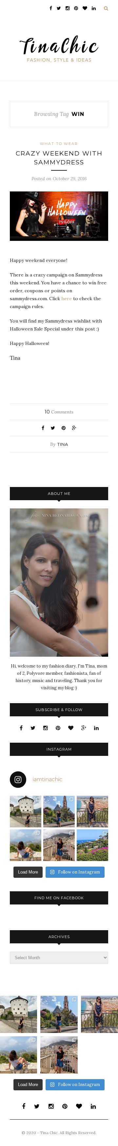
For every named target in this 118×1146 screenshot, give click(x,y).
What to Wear (59, 143)
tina (62, 444)
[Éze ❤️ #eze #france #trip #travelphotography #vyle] (25, 845)
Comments (59, 412)
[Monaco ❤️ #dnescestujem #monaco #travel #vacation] (59, 845)
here (66, 298)
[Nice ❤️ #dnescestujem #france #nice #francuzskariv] (92, 811)
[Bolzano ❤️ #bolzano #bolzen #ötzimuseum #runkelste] (59, 811)
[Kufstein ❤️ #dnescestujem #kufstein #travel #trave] (25, 811)
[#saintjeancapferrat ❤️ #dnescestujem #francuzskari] (92, 845)
